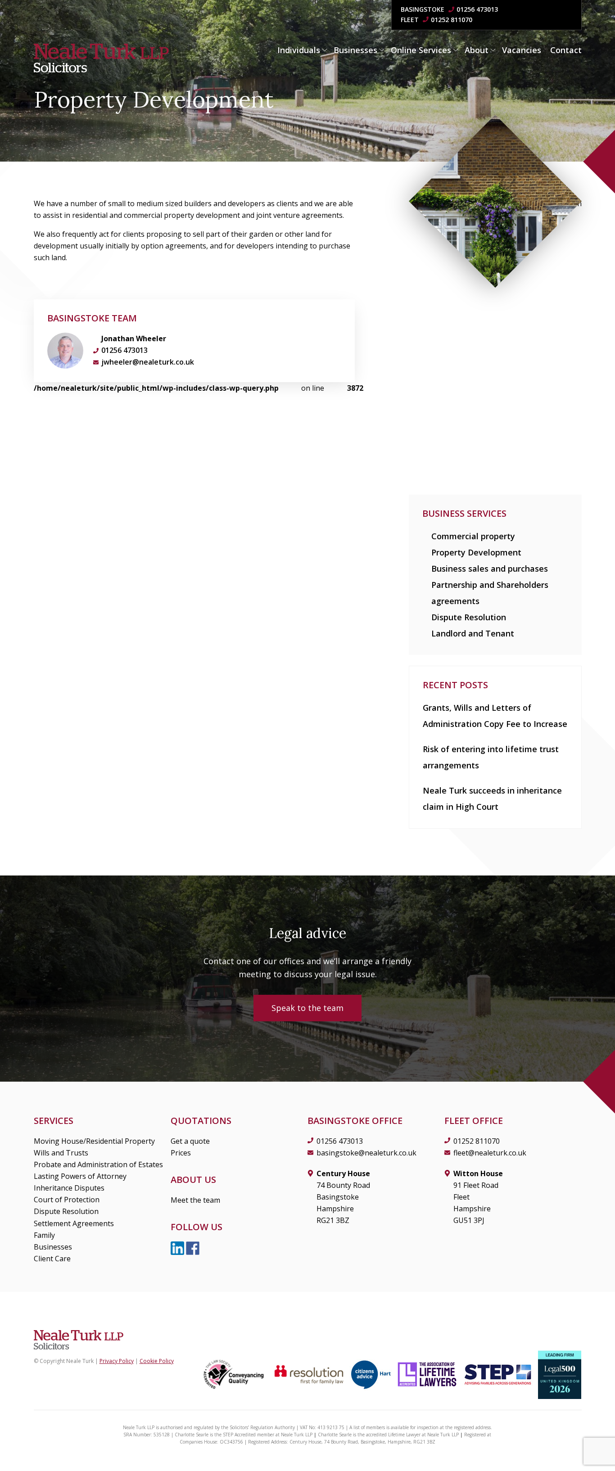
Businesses (355, 50)
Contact (566, 50)
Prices (181, 1153)
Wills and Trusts (61, 1153)
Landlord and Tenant (472, 633)
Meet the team (195, 1200)
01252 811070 (451, 19)
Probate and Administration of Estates (98, 1164)
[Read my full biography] (65, 351)
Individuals (298, 50)
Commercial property (473, 536)
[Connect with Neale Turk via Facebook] (192, 1248)
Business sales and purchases (489, 568)
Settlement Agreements (74, 1223)
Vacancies (521, 50)
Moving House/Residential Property (94, 1141)
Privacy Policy (116, 1361)
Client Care (52, 1258)
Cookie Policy (157, 1361)
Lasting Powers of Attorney (80, 1176)
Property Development (476, 552)
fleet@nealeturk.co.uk (489, 1153)
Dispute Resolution (468, 617)
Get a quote (190, 1141)
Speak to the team (307, 1007)
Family (44, 1235)
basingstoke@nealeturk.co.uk (366, 1153)
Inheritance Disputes (69, 1188)
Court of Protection (66, 1200)
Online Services (421, 50)
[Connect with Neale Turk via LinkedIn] (178, 1248)
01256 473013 (477, 9)
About (476, 50)
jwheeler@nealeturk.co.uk (147, 362)
